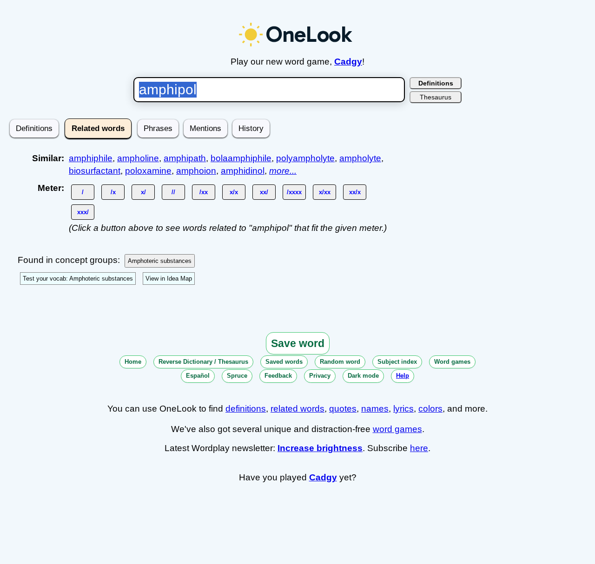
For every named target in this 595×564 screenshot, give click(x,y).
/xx (203, 192)
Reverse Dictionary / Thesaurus (203, 361)
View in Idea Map (168, 278)
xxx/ (83, 212)
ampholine (138, 158)
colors (430, 408)
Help (402, 375)
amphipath (185, 158)
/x (113, 192)
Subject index (397, 361)
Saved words (284, 361)
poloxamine (148, 171)
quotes (343, 408)
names (375, 408)
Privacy (320, 375)
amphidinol (242, 171)
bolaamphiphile (241, 158)
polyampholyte (305, 158)
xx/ (264, 192)
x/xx (325, 192)
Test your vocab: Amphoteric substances (78, 278)
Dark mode (363, 375)
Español (198, 375)
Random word (340, 361)
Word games (452, 361)
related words (297, 408)
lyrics (403, 408)
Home (133, 361)
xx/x (355, 192)
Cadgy (348, 61)
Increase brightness (320, 448)
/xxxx (294, 192)
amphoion (196, 171)
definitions (245, 408)
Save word (297, 343)
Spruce (237, 375)
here (419, 448)
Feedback (278, 375)
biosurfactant (94, 171)
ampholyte (360, 158)
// (173, 192)
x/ (143, 192)
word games (397, 429)
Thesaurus (435, 97)
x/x (234, 192)
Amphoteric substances (160, 260)
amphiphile (90, 158)
